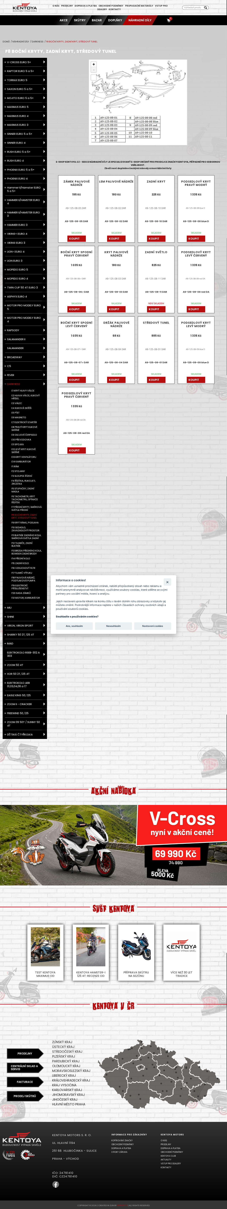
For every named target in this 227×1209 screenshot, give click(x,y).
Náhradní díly (140, 20)
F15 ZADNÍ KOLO (20, 563)
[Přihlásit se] (162, 20)
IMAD (10, 643)
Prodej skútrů (25, 1096)
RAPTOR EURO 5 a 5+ (20, 71)
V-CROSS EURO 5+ (19, 62)
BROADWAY (14, 357)
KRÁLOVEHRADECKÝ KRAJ (71, 1080)
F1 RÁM (15, 466)
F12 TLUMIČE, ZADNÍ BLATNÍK (22, 545)
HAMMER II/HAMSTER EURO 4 (23, 201)
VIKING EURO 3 (16, 243)
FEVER (10, 375)
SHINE (10, 617)
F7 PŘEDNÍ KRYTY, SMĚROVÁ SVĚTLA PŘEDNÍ (27, 509)
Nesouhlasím (113, 626)
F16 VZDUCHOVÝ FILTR (23, 568)
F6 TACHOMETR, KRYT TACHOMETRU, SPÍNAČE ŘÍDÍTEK (25, 499)
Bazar (97, 20)
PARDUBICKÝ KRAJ (66, 1061)
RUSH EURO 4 (15, 160)
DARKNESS (38, 41)
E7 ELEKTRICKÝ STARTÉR (24, 422)
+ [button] (94, 64)
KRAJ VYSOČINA (64, 1085)
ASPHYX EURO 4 (17, 296)
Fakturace (25, 1082)
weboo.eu (122, 1205)
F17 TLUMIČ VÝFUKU (22, 573)
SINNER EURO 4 (16, 143)
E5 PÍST (16, 412)
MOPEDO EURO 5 (17, 269)
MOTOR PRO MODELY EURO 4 (24, 319)
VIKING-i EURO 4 (17, 234)
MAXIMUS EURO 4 (18, 116)
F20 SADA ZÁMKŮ (21, 593)
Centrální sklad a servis (24, 1067)
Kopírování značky (122, 1140)
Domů (6, 41)
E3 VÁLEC (17, 403)
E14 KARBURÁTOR (21, 461)
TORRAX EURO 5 (17, 80)
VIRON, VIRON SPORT (20, 625)
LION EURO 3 (14, 261)
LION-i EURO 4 (15, 251)
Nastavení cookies (152, 626)
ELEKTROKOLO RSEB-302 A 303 (23, 654)
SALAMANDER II (16, 339)
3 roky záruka (119, 1151)
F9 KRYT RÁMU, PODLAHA (25, 522)
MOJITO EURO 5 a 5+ (20, 98)
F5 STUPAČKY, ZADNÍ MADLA (23, 490)
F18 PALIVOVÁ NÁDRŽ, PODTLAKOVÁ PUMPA (23, 579)
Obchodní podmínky (111, 5)
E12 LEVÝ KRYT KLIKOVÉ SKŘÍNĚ (24, 451)
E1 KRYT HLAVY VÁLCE (23, 390)
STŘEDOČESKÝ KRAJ (67, 1051)
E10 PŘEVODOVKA (21, 439)
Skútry (79, 20)
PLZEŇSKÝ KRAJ (63, 1056)
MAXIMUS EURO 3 (17, 125)
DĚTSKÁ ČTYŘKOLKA (20, 734)
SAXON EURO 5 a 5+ (20, 89)
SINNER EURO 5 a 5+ (19, 134)
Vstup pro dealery (171, 1163)
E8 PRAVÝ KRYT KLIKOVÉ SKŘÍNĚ (24, 429)
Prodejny (67, 5)
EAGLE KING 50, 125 (19, 695)
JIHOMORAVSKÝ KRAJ (68, 1094)
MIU (9, 607)
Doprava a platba (86, 5)
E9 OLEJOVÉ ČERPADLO (24, 435)
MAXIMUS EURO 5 (18, 107)
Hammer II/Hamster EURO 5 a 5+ (24, 189)
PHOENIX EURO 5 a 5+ (20, 170)
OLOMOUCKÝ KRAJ (66, 1066)
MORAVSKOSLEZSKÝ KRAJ (71, 1071)
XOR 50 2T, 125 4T (18, 674)
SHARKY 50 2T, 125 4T (20, 634)
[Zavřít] (167, 582)
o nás (55, 5)
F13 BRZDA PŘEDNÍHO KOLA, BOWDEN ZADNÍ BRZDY (27, 552)
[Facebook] (55, 1187)
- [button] (94, 69)
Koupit (74, 239)
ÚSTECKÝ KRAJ (63, 1047)
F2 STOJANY (18, 471)
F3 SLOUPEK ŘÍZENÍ (22, 476)
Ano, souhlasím (74, 626)
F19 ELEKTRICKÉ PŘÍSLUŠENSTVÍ (20, 587)
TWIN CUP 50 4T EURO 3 (22, 287)
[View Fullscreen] (93, 77)
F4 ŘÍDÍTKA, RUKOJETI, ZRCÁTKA (24, 482)
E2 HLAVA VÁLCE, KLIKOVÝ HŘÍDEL (26, 397)
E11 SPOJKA (18, 444)
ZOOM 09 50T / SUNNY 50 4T (23, 723)
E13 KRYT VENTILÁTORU (24, 457)
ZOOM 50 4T (15, 665)
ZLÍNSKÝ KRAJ (62, 1042)
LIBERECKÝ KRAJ (64, 1075)
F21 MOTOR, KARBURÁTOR (26, 598)
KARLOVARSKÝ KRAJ (67, 1090)
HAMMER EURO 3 (17, 225)
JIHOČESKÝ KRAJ (64, 1099)
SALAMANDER (15, 348)
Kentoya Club (168, 1155)
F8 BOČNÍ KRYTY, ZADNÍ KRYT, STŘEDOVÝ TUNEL (24, 517)
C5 (9, 366)
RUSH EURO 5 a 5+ (19, 152)
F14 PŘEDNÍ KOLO (21, 558)
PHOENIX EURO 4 (17, 178)
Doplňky (115, 20)
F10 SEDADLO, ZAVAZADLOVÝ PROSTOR (25, 529)
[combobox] (192, 7)
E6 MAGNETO (19, 417)
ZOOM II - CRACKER (19, 704)
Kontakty (115, 9)
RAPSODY (13, 330)
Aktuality (166, 1159)
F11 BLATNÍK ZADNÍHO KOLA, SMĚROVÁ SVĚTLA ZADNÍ (26, 537)
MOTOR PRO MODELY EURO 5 (24, 307)
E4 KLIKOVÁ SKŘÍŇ (21, 408)
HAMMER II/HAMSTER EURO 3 (23, 214)
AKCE (64, 20)
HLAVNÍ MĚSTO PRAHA (68, 1104)
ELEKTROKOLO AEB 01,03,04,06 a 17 (18, 684)
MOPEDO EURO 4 (17, 278)
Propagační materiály (139, 5)
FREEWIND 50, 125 (18, 713)
